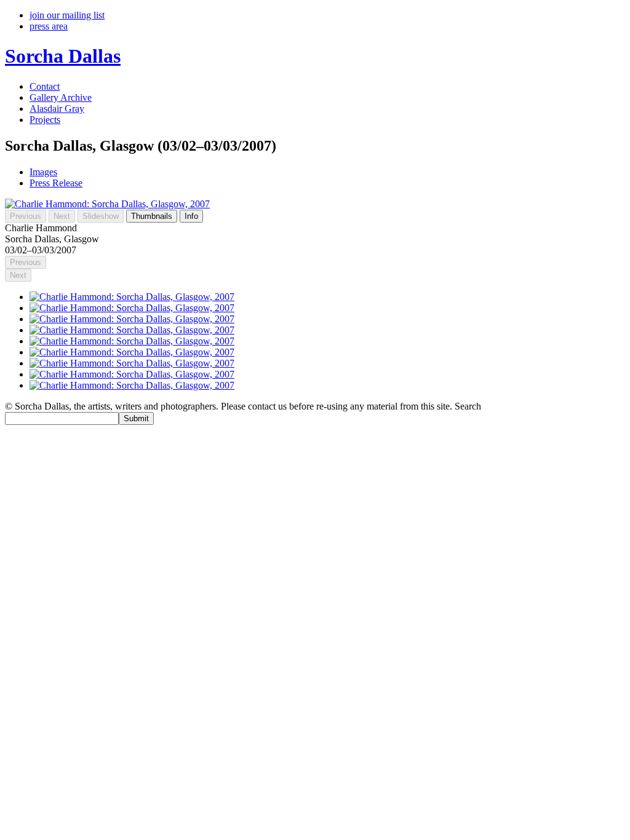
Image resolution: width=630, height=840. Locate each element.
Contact (45, 86)
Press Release (56, 183)
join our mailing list (67, 15)
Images (43, 172)
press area (49, 26)
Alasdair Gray (57, 108)
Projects (45, 119)
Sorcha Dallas (63, 56)
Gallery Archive (61, 97)
